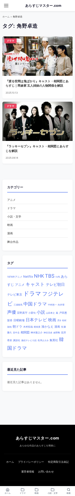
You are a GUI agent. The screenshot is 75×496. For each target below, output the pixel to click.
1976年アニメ (14, 276)
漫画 (10, 233)
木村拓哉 (28, 326)
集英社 (54, 340)
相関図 (25, 332)
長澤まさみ (43, 340)
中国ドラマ (35, 304)
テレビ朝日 (55, 284)
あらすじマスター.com (37, 438)
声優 (11, 312)
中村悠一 (52, 304)
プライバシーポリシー (31, 461)
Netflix (28, 276)
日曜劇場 (19, 320)
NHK (39, 276)
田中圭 (16, 332)
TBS (50, 276)
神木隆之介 (37, 332)
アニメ (11, 199)
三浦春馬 (18, 304)
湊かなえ (47, 326)
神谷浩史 (48, 332)
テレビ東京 (14, 294)
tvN (58, 276)
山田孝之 (50, 312)
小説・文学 (14, 216)
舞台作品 (12, 241)
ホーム (6, 16)
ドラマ (11, 208)
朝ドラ (17, 326)
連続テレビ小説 (29, 340)
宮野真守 (22, 312)
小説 (41, 312)
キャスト (35, 284)
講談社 (16, 340)
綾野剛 (56, 332)
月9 (59, 320)
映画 (10, 225)
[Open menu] (6, 5)
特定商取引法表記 (58, 461)
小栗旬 (32, 312)
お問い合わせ (46, 471)
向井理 (61, 304)
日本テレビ (36, 319)
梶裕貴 (37, 327)
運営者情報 (27, 471)
